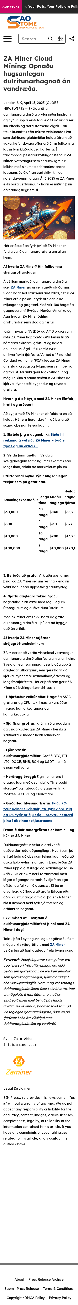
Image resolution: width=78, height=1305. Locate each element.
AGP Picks (10, 7)
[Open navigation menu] (7, 39)
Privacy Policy (60, 1298)
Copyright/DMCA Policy (26, 1298)
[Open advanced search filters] (60, 38)
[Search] (50, 38)
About (19, 1279)
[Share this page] (72, 39)
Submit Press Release (22, 1288)
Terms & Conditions (58, 1288)
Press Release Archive (46, 1279)
